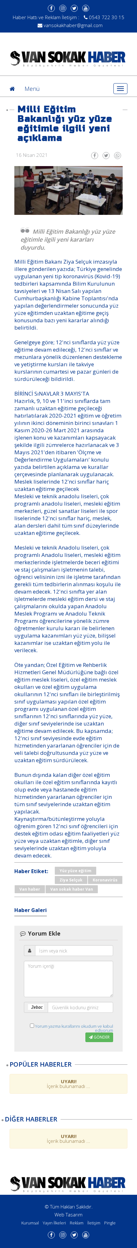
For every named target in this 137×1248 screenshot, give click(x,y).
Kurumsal (30, 1223)
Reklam (76, 1223)
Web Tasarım (68, 1214)
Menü (32, 88)
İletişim (93, 1223)
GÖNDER (101, 1037)
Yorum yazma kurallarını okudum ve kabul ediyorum (74, 1028)
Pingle (110, 1223)
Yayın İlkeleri (54, 1223)
